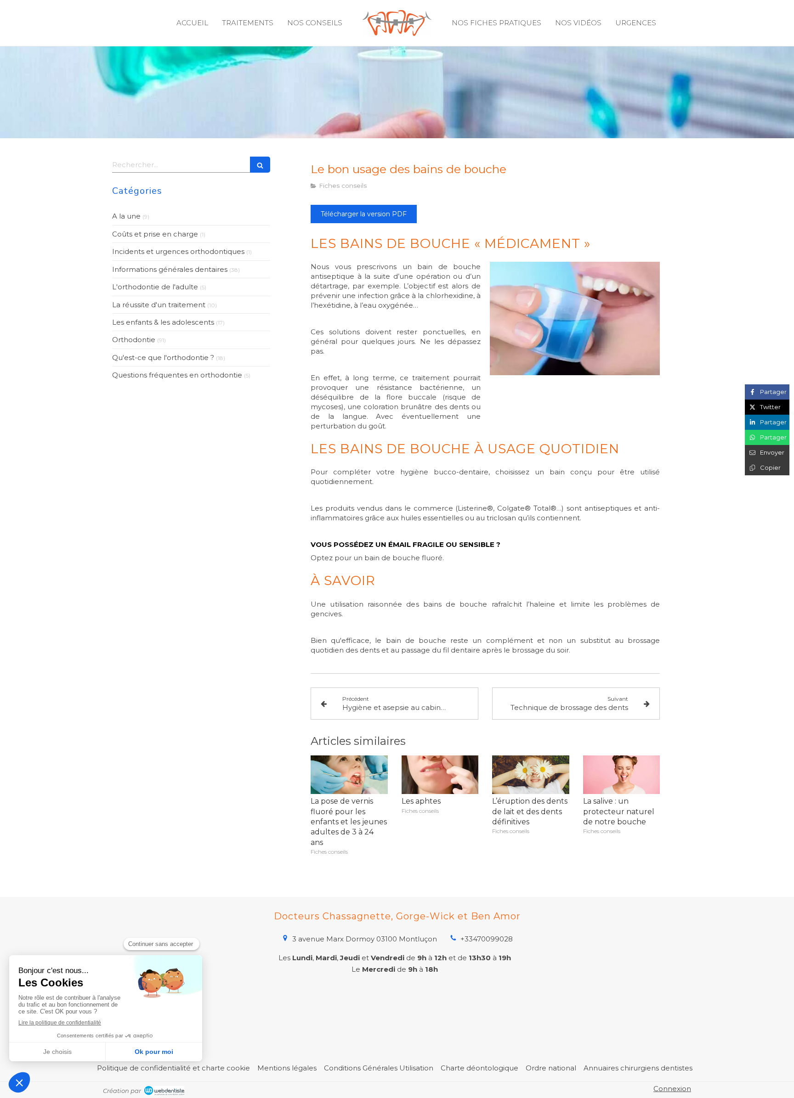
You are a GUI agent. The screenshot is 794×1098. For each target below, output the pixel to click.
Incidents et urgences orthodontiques (178, 251)
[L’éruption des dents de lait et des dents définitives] (530, 774)
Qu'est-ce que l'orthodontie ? (163, 357)
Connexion (672, 1088)
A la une (126, 216)
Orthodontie (133, 339)
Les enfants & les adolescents (163, 322)
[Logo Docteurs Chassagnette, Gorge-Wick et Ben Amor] (397, 22)
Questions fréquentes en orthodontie (177, 375)
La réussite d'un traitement (158, 304)
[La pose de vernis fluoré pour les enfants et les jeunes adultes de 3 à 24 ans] (349, 774)
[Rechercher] (260, 165)
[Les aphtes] (440, 774)
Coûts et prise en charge (155, 234)
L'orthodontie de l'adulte (155, 286)
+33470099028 (486, 939)
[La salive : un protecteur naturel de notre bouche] (621, 774)
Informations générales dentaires (169, 269)
